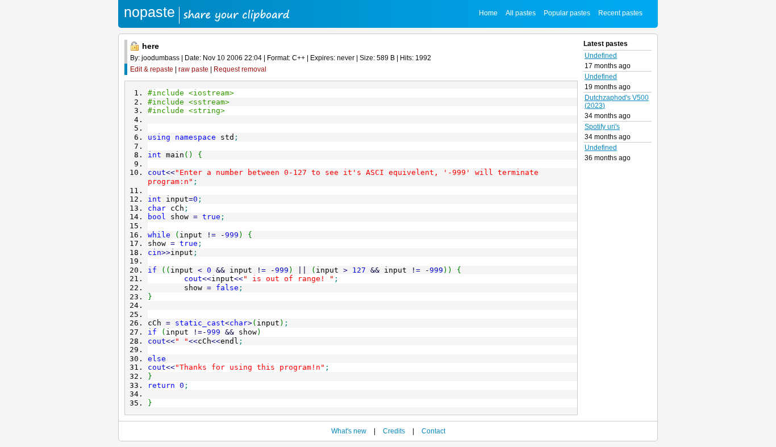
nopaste (149, 12)
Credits (394, 431)
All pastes (521, 13)
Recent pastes (620, 13)
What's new (348, 431)
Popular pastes (567, 13)
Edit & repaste (151, 69)
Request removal (240, 69)
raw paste (193, 69)
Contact (433, 431)
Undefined (601, 56)
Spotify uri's (602, 127)
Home (488, 13)
